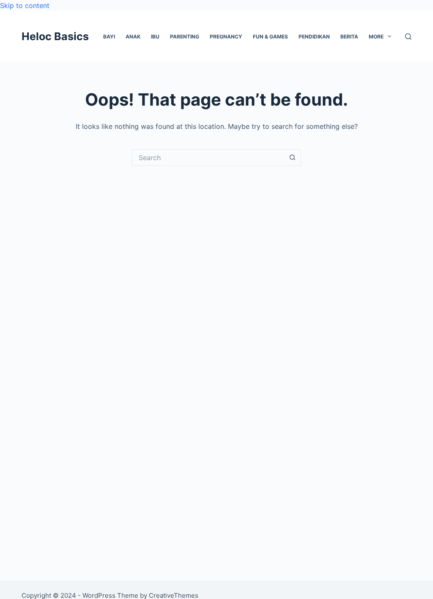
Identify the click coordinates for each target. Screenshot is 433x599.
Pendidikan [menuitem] (314, 36)
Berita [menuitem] (349, 36)
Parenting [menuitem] (184, 36)
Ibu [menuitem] (155, 36)
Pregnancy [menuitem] (226, 36)
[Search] (408, 36)
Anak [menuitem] (133, 36)
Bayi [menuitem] (109, 36)
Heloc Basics (55, 36)
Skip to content (24, 5)
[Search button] (292, 157)
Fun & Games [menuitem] (270, 36)
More (376, 36)
